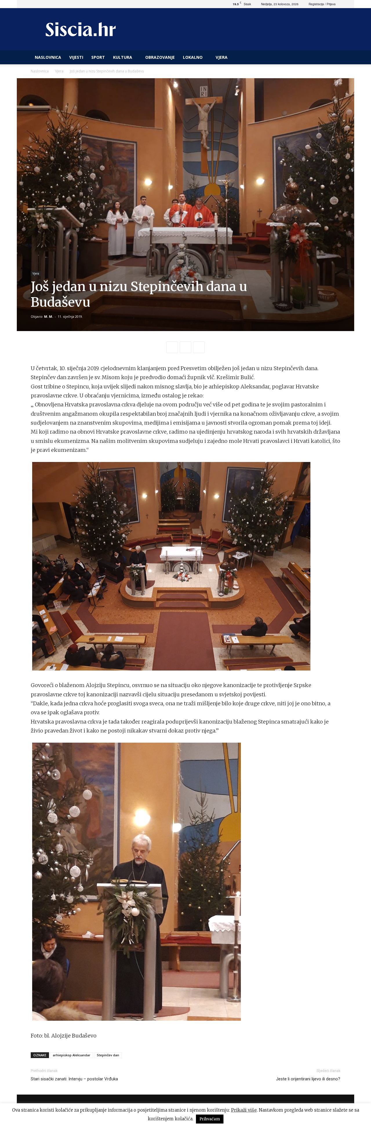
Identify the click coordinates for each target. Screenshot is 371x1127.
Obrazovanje (160, 57)
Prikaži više (244, 1110)
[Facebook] (172, 347)
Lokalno (193, 57)
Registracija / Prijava (322, 4)
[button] (333, 58)
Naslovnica (40, 71)
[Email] (199, 347)
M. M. (48, 316)
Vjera (222, 57)
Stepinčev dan (108, 1055)
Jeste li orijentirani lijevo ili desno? (308, 1079)
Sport (98, 57)
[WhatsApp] (185, 347)
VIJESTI (76, 57)
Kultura (122, 57)
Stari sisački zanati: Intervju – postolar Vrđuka (74, 1079)
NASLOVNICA (48, 57)
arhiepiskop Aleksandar (71, 1055)
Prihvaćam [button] (209, 1119)
